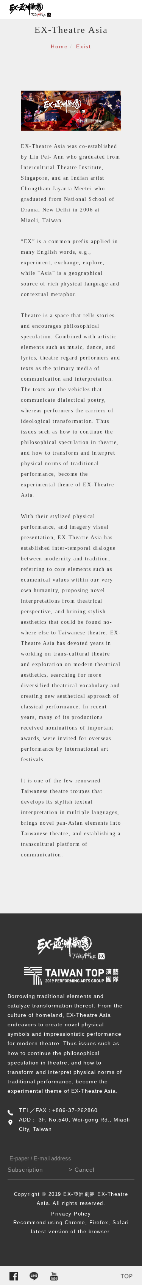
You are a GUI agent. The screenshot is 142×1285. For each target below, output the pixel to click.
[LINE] (34, 1276)
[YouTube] (54, 1276)
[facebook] (14, 1276)
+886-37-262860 (75, 1110)
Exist (83, 46)
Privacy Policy (71, 1214)
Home (59, 46)
